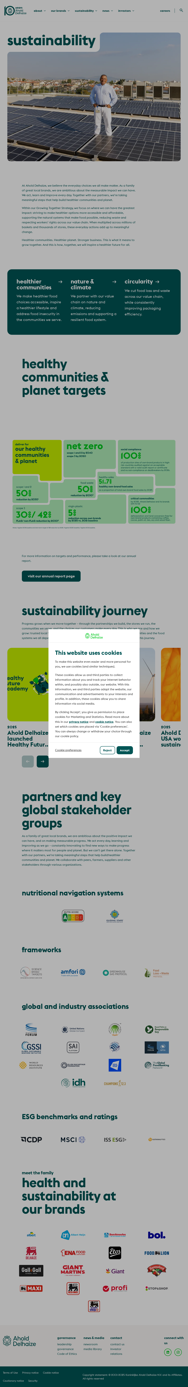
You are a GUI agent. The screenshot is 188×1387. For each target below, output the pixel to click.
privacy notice (78, 722)
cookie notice (104, 722)
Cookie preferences (68, 750)
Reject (107, 750)
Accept (125, 750)
